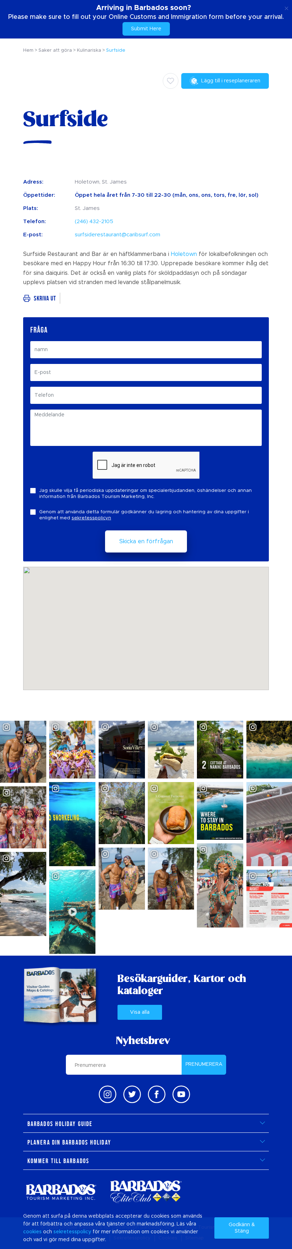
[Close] (286, 7)
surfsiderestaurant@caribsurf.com (117, 234)
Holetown (184, 254)
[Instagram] (107, 1094)
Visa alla (140, 1012)
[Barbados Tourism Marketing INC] (61, 1192)
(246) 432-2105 (94, 221)
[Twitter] (132, 1094)
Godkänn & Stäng (242, 1228)
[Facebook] (157, 1094)
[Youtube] (181, 1094)
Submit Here (146, 28)
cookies (32, 1231)
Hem (28, 50)
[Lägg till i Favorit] (170, 81)
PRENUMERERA (204, 1064)
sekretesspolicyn (91, 518)
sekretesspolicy (72, 1231)
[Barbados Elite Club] (146, 1192)
